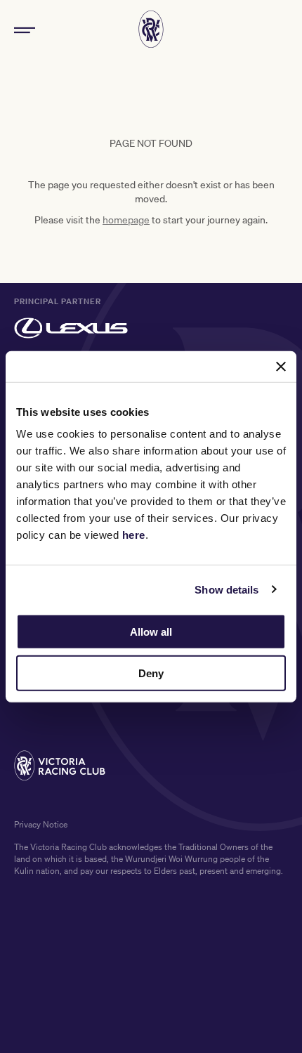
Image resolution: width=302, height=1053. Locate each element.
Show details (226, 589)
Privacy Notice (40, 824)
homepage (126, 220)
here (133, 535)
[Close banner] (281, 366)
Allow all (151, 632)
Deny (151, 673)
